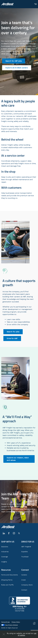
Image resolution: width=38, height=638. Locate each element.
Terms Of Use (5, 622)
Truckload (24, 556)
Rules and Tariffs (7, 585)
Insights (4, 562)
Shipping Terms (6, 580)
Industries (5, 551)
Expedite (24, 551)
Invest (23, 580)
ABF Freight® (26, 546)
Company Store (27, 585)
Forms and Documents (9, 575)
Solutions (4, 546)
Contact (24, 590)
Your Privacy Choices (11, 625)
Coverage (4, 556)
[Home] (7, 4)
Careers (24, 575)
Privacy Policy (16, 622)
